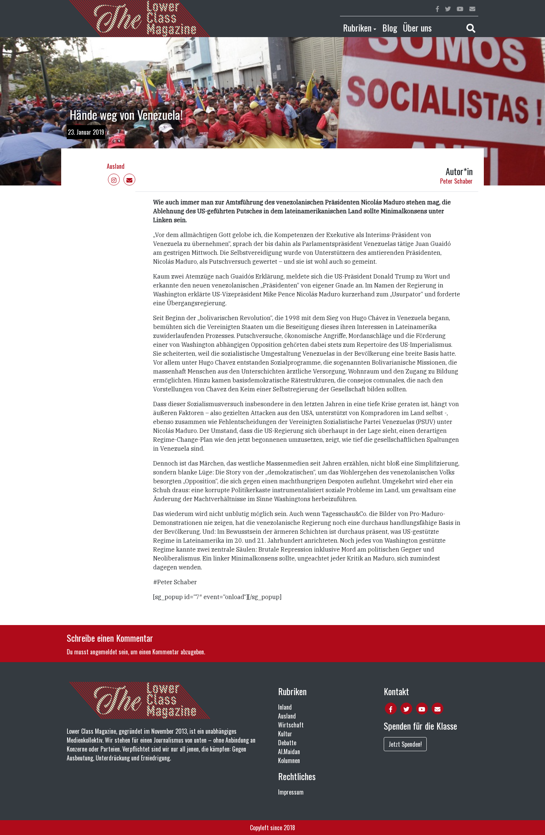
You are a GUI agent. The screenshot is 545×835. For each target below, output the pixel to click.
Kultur (285, 733)
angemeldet (103, 651)
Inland (285, 707)
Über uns (417, 27)
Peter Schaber (456, 181)
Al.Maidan (289, 751)
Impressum (291, 792)
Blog (389, 27)
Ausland (116, 166)
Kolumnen (289, 760)
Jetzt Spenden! (405, 744)
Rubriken (357, 27)
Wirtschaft (291, 724)
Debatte (287, 742)
